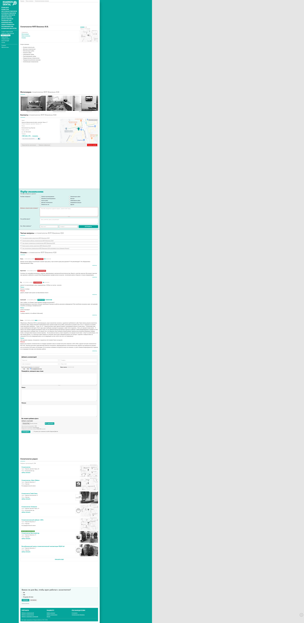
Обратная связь (5, 47)
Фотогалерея (25, 34)
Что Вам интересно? (25, 196)
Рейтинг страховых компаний (30, 616)
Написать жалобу (92, 145)
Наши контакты (26, 36)
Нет (28, 369)
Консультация (5, 40)
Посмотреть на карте (93, 119)
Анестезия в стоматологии (8, 15)
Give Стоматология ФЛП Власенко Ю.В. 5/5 (73, 367)
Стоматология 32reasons (29, 507)
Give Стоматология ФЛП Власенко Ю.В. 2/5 (69, 367)
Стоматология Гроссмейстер (30, 533)
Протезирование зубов (7, 26)
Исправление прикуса (7, 22)
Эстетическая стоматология (8, 13)
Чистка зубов (44, 200)
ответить (94, 265)
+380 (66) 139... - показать (30, 136)
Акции (48, 616)
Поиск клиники (5, 35)
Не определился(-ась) (36, 369)
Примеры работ (5, 39)
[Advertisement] (59, 13)
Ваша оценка (63, 367)
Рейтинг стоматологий (28, 613)
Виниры (72, 198)
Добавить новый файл (27, 420)
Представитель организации (29, 145)
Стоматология (26, 467)
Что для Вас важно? (25, 219)
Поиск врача (4, 37)
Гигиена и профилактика (7, 24)
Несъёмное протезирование (48, 198)
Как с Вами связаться (26, 226)
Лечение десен (5, 7)
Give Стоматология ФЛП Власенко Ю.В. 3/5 (71, 367)
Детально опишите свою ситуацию (29, 208)
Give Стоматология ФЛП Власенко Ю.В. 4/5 (72, 367)
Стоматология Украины (78, 614)
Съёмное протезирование (47, 196)
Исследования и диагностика (9, 28)
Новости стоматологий (7, 33)
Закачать (50, 423)
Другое (72, 204)
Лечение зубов (5, 9)
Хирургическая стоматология (9, 11)
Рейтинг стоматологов (28, 614)
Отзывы (24, 37)
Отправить (88, 226)
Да (24, 369)
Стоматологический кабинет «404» (33, 520)
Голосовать (25, 600)
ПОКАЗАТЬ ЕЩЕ (59, 559)
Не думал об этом (28, 597)
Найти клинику (51, 613)
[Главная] (9, 3)
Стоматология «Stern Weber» (31, 480)
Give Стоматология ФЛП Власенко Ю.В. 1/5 (68, 367)
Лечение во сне (45, 204)
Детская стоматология (7, 18)
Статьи (3, 42)
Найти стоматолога (52, 614)
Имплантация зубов (6, 17)
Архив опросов (25, 603)
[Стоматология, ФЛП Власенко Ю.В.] (33, 103)
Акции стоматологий (7, 31)
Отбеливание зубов (6, 20)
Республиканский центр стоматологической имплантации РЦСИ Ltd (43, 546)
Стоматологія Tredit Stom (29, 493)
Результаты (33, 600)
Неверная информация (44, 145)
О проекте (3, 45)
